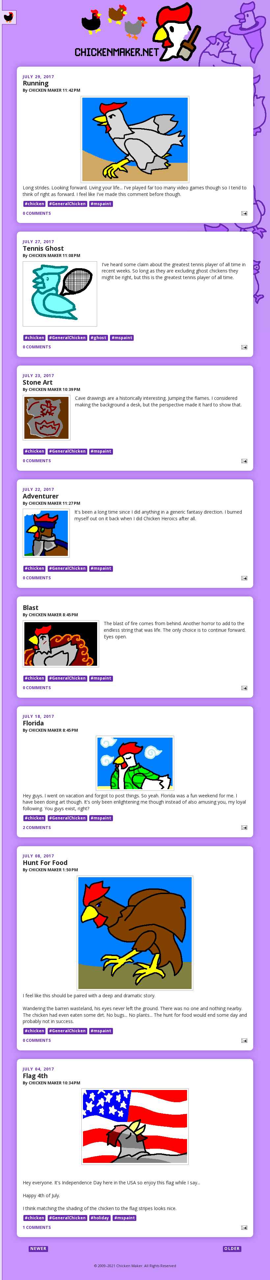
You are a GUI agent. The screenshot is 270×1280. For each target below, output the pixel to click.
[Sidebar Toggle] (9, 17)
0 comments (37, 213)
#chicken (34, 204)
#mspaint (101, 204)
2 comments (37, 827)
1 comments (37, 1227)
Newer (38, 1249)
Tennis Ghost (43, 248)
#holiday (100, 1218)
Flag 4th (35, 1075)
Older (232, 1249)
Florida (33, 723)
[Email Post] (243, 213)
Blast (31, 607)
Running (35, 83)
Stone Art (38, 382)
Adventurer (41, 496)
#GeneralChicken (67, 204)
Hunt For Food (45, 862)
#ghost (98, 337)
